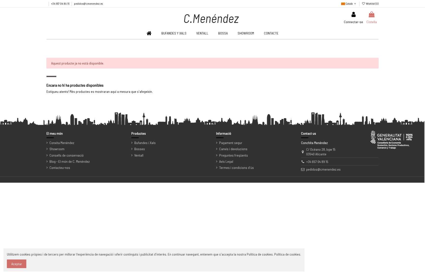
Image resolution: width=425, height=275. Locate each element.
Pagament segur (230, 143)
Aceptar (16, 264)
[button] (202, 33)
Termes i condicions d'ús (236, 167)
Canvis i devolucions (233, 149)
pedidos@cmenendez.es (88, 3)
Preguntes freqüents (233, 155)
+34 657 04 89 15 (60, 3)
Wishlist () (372, 3)
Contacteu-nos (59, 167)
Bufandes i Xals (145, 143)
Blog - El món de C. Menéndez (69, 161)
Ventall (138, 155)
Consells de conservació (66, 155)
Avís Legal (226, 161)
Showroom (56, 149)
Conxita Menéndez (61, 143)
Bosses (139, 149)
